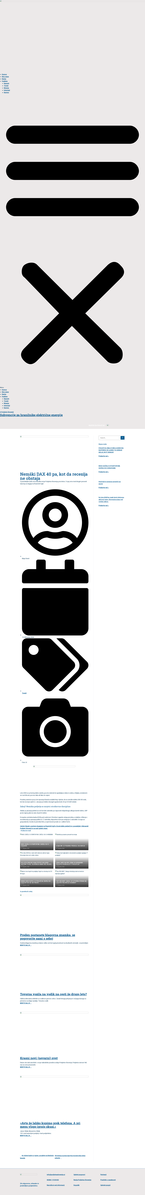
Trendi (6, 86)
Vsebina (4, 81)
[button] (72, 242)
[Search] (122, 438)
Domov (4, 74)
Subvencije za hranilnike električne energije (31, 415)
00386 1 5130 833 (53, 1180)
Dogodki (76, 1185)
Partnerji (103, 1174)
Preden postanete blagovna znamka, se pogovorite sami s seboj (47, 936)
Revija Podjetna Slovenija (82, 1180)
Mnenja (6, 88)
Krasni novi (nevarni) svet (39, 1058)
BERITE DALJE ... (25, 945)
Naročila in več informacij (56, 1185)
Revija (4, 79)
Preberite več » (104, 456)
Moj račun (5, 77)
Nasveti (6, 83)
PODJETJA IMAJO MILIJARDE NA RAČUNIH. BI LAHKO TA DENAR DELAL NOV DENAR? (111, 450)
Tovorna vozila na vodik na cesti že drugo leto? (53, 994)
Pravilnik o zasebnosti (108, 1180)
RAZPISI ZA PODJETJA (97, 425)
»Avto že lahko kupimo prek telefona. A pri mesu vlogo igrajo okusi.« (50, 1124)
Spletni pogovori (79, 1174)
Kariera (6, 92)
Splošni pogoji (105, 1185)
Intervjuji (7, 90)
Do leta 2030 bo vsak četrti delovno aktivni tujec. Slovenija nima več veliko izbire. (111, 499)
